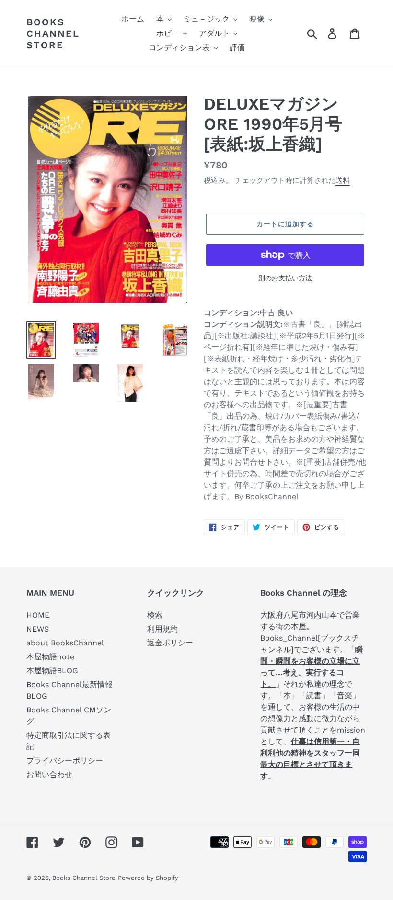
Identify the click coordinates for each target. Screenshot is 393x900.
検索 (154, 615)
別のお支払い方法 (285, 278)
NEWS (37, 628)
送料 (342, 180)
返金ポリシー (170, 642)
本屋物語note (50, 656)
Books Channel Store (53, 33)
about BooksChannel (65, 642)
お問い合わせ (49, 774)
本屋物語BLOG (52, 670)
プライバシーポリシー (64, 760)
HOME (37, 615)
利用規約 (162, 628)
